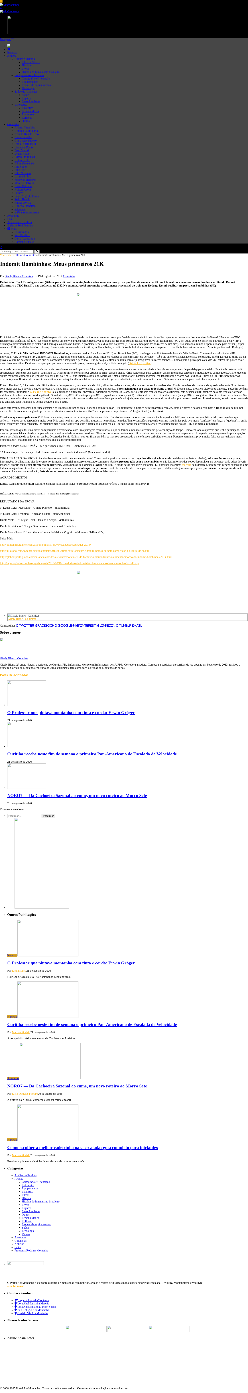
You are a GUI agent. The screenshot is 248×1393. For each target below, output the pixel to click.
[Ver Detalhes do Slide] (140, 328)
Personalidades (30, 111)
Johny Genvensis (24, 163)
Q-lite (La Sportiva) (41, 391)
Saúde (25, 94)
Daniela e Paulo (24, 147)
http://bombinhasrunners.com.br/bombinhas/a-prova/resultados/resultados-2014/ (45, 544)
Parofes (19, 192)
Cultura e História (25, 58)
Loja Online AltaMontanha (33, 1300)
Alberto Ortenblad (25, 127)
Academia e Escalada (19, 222)
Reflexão (27, 117)
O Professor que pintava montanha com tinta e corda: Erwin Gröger (71, 712)
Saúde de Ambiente (26, 91)
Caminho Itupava (24, 241)
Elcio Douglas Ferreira (25, 1093)
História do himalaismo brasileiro (41, 71)
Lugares (26, 98)
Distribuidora (22, 232)
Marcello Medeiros (25, 179)
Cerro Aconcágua (25, 238)
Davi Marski (22, 150)
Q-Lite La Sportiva (140, 363)
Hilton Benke (22, 160)
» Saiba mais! (15, 1286)
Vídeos (26, 1234)
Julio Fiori (20, 169)
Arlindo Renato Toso (27, 134)
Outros (26, 120)
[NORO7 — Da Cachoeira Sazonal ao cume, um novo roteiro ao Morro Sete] (26, 787)
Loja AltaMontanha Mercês (33, 1303)
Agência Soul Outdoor (20, 225)
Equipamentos (30, 81)
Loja (10, 218)
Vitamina (20, 209)
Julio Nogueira (23, 173)
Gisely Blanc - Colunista (19, 276)
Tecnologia (28, 88)
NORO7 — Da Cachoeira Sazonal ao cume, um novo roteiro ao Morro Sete (77, 795)
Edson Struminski (25, 156)
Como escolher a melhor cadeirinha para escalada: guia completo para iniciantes (82, 1147)
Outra (18, 1247)
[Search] (1, 8)
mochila (186, 464)
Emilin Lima (19, 970)
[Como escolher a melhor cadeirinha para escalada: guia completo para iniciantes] (47, 1139)
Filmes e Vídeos (31, 62)
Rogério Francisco (25, 205)
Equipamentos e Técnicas (29, 75)
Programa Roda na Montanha (31, 1250)
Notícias (12, 52)
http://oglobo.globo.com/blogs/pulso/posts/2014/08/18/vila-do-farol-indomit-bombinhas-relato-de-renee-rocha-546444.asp (69, 563)
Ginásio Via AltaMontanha (32, 1313)
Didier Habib (22, 153)
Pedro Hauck (22, 199)
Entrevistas (28, 114)
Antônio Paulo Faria (26, 130)
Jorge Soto (21, 166)
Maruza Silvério (21, 1032)
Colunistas (13, 124)
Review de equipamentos (36, 85)
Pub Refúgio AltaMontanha (33, 1310)
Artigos (11, 55)
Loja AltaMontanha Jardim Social (36, 1306)
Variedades (21, 104)
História (26, 65)
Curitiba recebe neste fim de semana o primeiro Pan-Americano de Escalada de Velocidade (92, 754)
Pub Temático (22, 235)
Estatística (27, 107)
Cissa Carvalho (23, 137)
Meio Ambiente (31, 101)
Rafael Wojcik (23, 202)
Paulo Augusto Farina (27, 196)
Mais (13, 228)
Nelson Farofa (23, 189)
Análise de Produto (25, 1175)
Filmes (25, 1194)
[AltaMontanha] (9, 4)
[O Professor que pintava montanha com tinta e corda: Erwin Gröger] (26, 704)
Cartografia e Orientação (36, 78)
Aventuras (13, 215)
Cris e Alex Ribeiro (26, 140)
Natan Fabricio (23, 186)
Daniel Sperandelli (25, 143)
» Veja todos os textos (27, 212)
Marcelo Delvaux (24, 183)
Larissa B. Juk (23, 176)
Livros (25, 68)
